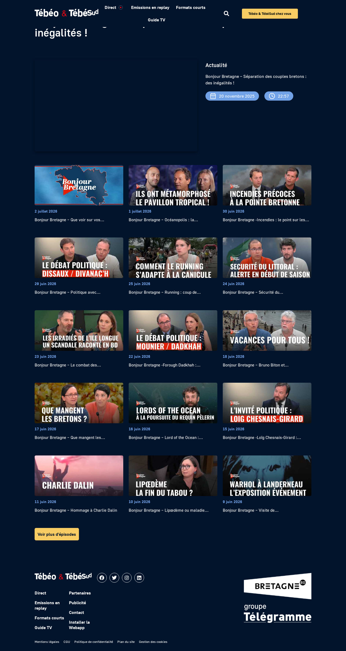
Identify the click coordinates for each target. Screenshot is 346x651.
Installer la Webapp (79, 624)
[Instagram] (127, 578)
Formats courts (190, 7)
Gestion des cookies (153, 642)
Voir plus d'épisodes (57, 534)
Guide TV (156, 19)
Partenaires (80, 593)
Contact (76, 612)
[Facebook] (102, 578)
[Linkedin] (139, 578)
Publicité (77, 602)
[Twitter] (114, 578)
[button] (226, 13)
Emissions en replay (150, 7)
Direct (110, 7)
